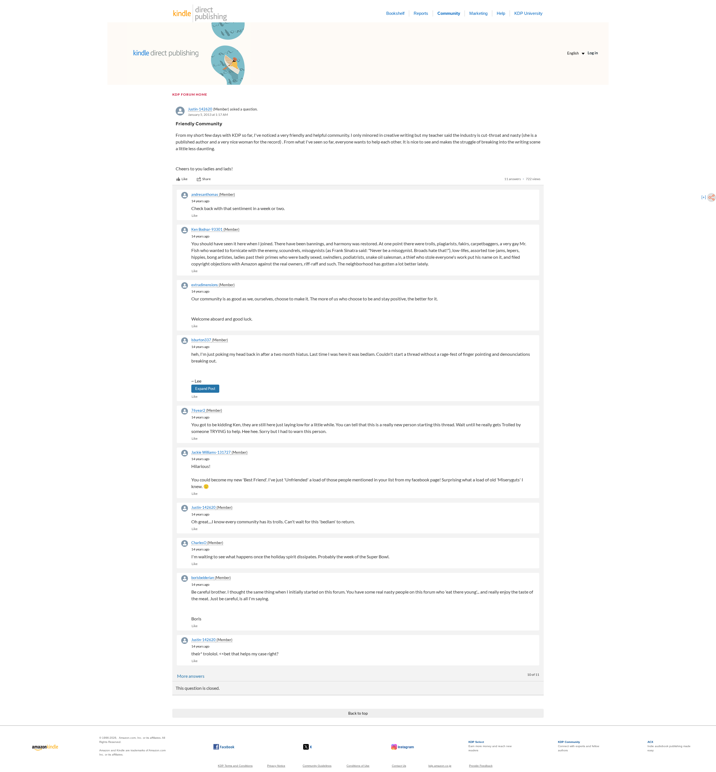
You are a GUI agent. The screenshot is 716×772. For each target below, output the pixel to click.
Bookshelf (395, 13)
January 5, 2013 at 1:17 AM (208, 114)
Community (448, 13)
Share (206, 179)
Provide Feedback (481, 765)
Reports (421, 13)
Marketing (478, 13)
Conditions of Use (358, 765)
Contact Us (399, 765)
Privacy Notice (276, 765)
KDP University (528, 13)
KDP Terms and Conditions (235, 765)
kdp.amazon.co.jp (439, 765)
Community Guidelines (317, 765)
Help (501, 13)
